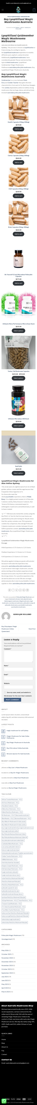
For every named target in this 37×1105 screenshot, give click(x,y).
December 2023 (7, 962)
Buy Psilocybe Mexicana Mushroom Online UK (14, 837)
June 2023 (4, 980)
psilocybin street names (11, 605)
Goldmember (6, 80)
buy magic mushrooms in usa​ (25, 828)
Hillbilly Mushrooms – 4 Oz (9, 859)
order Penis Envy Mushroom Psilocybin (12, 878)
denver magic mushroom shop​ (10, 850)
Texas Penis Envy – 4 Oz (25, 900)
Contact (4, 1054)
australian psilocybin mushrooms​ (20, 67)
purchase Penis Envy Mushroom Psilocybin (13, 897)
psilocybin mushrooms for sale (10, 891)
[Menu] (2, 9)
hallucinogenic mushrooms (11, 601)
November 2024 (7, 958)
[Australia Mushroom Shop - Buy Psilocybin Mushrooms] (18, 9)
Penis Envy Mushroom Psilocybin (11, 881)
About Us (4, 1047)
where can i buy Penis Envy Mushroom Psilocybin (15, 913)
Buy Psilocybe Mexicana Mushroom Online (13, 834)
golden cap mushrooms (25, 853)
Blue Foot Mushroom (21, 778)
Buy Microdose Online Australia (17, 748)
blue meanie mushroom (22, 815)
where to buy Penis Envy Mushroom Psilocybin (14, 922)
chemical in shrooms (14, 599)
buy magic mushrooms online (10, 831)
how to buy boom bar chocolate (10, 862)
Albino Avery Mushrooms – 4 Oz (11, 809)
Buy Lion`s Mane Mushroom (18, 767)
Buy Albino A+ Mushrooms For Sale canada (13, 821)
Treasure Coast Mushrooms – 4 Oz (11, 903)
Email (6, 674)
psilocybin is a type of (29, 603)
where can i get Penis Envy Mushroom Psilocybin (15, 916)
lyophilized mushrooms (18, 57)
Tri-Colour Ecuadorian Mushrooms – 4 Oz (13, 907)
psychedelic (10, 497)
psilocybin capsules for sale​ (9, 888)
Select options (18, 331)
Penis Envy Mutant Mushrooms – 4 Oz (12, 884)
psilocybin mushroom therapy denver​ (12, 894)
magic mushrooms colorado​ (9, 872)
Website (7, 683)
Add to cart (18, 129)
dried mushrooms (12, 62)
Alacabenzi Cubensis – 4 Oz (9, 806)
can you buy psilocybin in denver (11, 847)
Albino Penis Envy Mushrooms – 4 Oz (12, 812)
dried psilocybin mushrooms (10, 853)
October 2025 (6, 954)
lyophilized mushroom (11, 52)
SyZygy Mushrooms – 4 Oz (9, 900)
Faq (2, 1050)
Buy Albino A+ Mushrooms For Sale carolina (14, 825)
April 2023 (5, 988)
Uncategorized (6, 939)
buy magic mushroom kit (8, 828)
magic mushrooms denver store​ (11, 875)
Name (6, 665)
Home (3, 1039)
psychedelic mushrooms (25, 605)
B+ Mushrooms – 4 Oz (8, 815)
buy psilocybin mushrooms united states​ (13, 840)
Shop (3, 1043)
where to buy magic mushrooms (11, 919)
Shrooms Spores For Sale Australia (18, 754)
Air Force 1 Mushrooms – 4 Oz (10, 802)
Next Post (32, 629)
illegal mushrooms (25, 601)
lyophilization (29, 47)
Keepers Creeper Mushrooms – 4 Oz (12, 866)
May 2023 (4, 984)
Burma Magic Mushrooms (18, 788)
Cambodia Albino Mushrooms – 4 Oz (12, 843)
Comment (7, 649)
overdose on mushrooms (16, 603)
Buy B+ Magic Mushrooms (20, 773)
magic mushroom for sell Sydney (17, 730)
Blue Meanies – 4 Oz (7, 818)
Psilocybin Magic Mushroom (18, 16)
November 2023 (7, 965)
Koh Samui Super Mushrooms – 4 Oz (12, 869)
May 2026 (4, 950)
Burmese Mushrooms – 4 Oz (22, 818)
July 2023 (4, 977)
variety (7, 88)
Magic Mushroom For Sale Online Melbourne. (18, 737)
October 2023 (6, 969)
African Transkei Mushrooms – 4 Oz (12, 799)
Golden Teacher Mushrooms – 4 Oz (12, 856)
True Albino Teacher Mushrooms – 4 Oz (13, 910)
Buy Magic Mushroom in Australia (18, 742)
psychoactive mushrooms (18, 607)
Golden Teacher (13, 82)
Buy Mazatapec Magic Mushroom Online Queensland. (9, 628)
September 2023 (7, 973)
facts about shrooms (26, 599)
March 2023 (5, 992)
